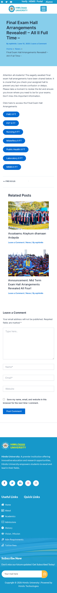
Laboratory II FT (14, 158)
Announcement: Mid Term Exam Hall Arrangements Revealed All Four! (24, 284)
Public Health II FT (15, 149)
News (28, 242)
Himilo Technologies (28, 586)
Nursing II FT (13, 132)
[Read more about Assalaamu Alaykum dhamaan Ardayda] (28, 215)
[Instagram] (36, 483)
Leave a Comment (39, 44)
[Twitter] (12, 483)
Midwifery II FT (14, 140)
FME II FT (11, 114)
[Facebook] (4, 483)
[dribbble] (28, 483)
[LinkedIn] (20, 483)
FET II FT (10, 123)
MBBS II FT (12, 167)
